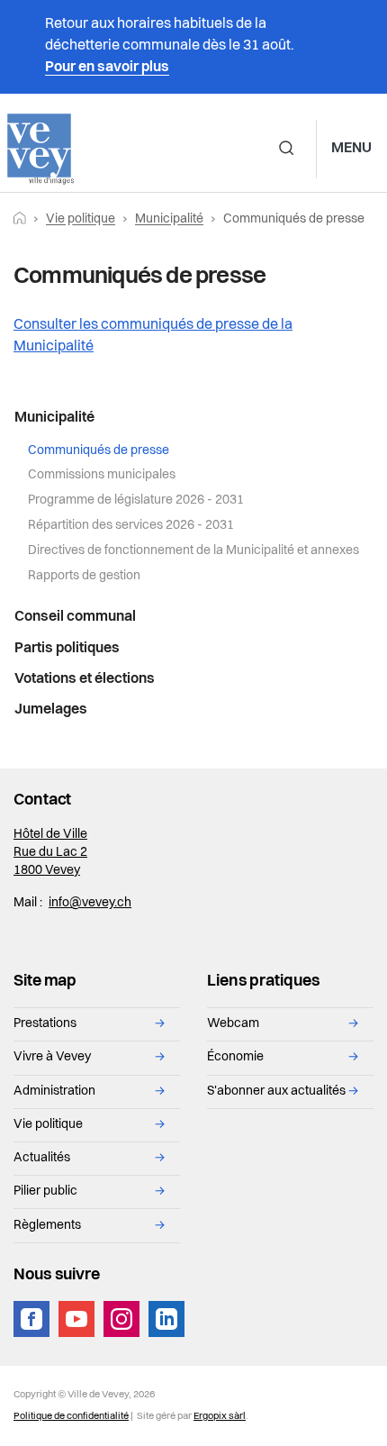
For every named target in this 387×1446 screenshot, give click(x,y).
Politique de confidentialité (71, 1417)
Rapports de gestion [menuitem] (84, 576)
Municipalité (169, 219)
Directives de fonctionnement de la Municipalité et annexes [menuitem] (193, 551)
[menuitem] (193, 418)
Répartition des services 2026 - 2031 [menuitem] (131, 526)
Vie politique (80, 219)
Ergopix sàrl (220, 1417)
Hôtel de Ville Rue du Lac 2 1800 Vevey (50, 853)
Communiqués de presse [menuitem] (98, 451)
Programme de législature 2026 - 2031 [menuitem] (136, 500)
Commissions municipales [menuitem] (102, 475)
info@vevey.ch (90, 903)
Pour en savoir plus (107, 67)
